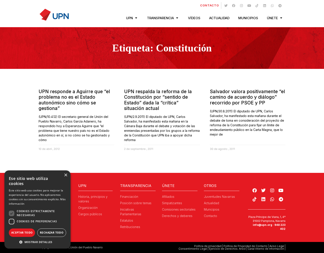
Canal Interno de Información (266, 248)
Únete (272, 18)
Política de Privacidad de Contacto (245, 246)
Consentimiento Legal (193, 248)
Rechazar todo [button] (51, 232)
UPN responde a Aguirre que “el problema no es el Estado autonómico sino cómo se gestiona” (74, 100)
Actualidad (219, 18)
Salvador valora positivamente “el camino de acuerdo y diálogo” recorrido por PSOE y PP (247, 97)
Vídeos (194, 18)
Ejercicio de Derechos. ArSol (227, 248)
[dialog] (37, 209)
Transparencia (160, 18)
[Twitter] (226, 5)
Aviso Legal (276, 246)
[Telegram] (280, 5)
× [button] (65, 175)
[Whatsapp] (272, 5)
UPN (129, 18)
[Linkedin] (264, 5)
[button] (37, 242)
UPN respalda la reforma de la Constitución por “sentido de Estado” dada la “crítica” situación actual (158, 100)
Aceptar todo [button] (22, 232)
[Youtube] (249, 5)
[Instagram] (241, 5)
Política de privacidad (208, 246)
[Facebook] (233, 5)
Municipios (248, 18)
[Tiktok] (256, 5)
